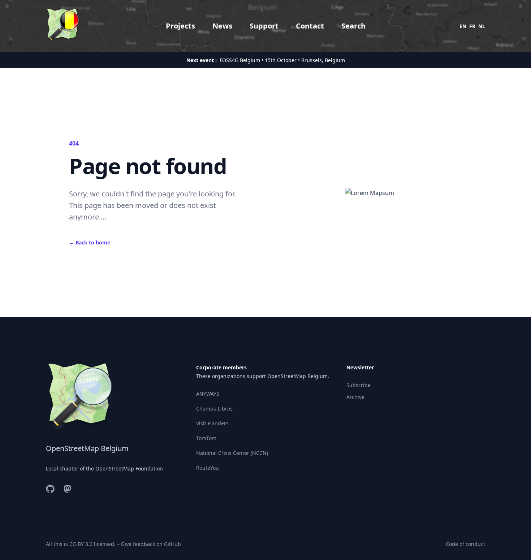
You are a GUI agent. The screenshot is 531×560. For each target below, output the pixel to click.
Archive (355, 397)
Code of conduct (465, 544)
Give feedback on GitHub (151, 544)
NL (481, 26)
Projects (180, 26)
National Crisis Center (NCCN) (232, 453)
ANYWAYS (207, 393)
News (222, 26)
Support (264, 26)
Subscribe (358, 385)
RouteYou (207, 467)
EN (462, 26)
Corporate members (221, 367)
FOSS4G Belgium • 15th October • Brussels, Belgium (282, 60)
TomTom (206, 438)
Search (353, 26)
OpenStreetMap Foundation (129, 468)
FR (472, 26)
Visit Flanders (212, 423)
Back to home (89, 242)
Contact (310, 26)
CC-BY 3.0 (80, 544)
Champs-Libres (214, 408)
